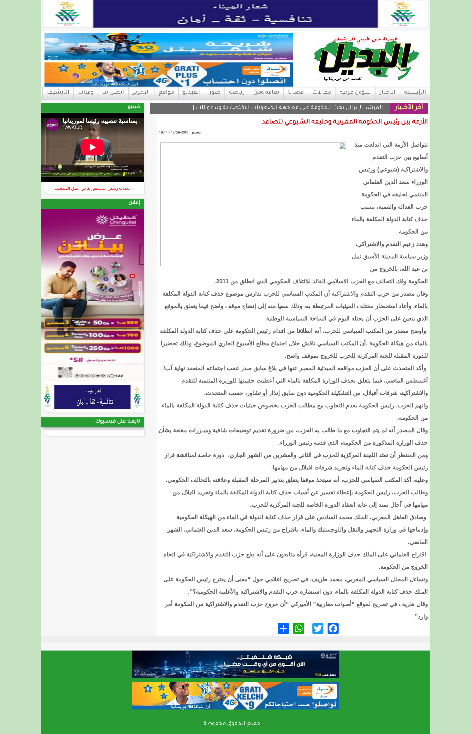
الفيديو (192, 93)
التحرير (141, 93)
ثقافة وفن (266, 93)
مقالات (321, 93)
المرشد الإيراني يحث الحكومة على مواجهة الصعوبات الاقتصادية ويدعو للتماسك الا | (277, 108)
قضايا (296, 93)
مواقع (166, 93)
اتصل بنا (113, 93)
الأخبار (387, 93)
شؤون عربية (355, 93)
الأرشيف (58, 93)
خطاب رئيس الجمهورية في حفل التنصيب (92, 189)
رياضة (237, 93)
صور (214, 93)
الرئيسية (415, 93)
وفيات (85, 93)
